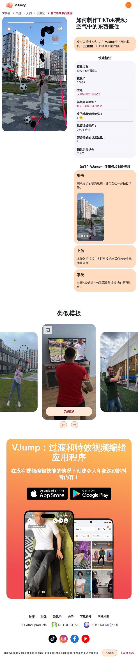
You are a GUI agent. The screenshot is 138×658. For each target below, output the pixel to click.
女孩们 (41, 13)
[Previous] (63, 424)
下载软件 (85, 616)
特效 (44, 616)
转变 (32, 616)
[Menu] (128, 5)
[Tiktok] (53, 638)
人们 (29, 13)
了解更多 (69, 411)
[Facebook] (75, 638)
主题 (18, 13)
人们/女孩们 (83, 94)
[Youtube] (85, 638)
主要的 (6, 13)
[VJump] (16, 5)
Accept (110, 652)
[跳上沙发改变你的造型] (49, 554)
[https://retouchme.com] (66, 625)
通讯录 (57, 616)
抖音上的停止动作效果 (89, 105)
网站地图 (103, 616)
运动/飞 (96, 94)
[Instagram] (64, 638)
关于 (71, 616)
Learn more (127, 652)
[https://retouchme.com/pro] (101, 625)
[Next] (74, 424)
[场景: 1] (90, 217)
